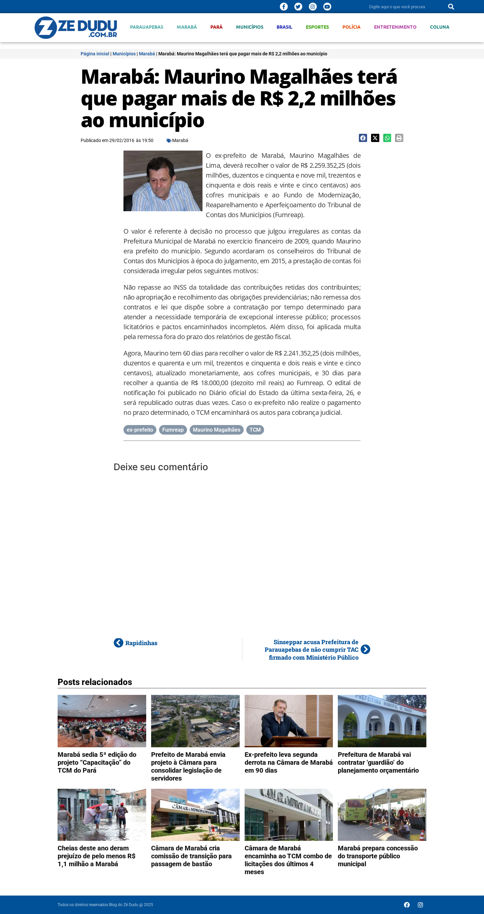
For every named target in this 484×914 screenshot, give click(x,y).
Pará (216, 27)
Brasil (284, 27)
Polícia (351, 27)
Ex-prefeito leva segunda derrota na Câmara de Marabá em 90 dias (289, 762)
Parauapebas (146, 27)
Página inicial (95, 53)
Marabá (187, 27)
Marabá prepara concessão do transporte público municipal (378, 856)
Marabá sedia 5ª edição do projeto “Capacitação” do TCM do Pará (97, 762)
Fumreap (173, 430)
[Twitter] (298, 7)
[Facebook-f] (284, 7)
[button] (363, 138)
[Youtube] (327, 7)
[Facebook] (407, 905)
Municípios (249, 27)
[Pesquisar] (451, 7)
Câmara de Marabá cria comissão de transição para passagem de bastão (191, 856)
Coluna (439, 27)
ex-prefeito (140, 430)
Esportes (317, 27)
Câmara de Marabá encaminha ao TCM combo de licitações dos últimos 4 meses (288, 860)
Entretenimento (395, 27)
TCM (255, 430)
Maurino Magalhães (216, 430)
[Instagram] (313, 7)
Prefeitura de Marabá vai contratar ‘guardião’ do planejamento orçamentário (378, 762)
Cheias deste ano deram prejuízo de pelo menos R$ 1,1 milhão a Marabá (97, 856)
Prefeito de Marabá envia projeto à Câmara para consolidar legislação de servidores (188, 766)
